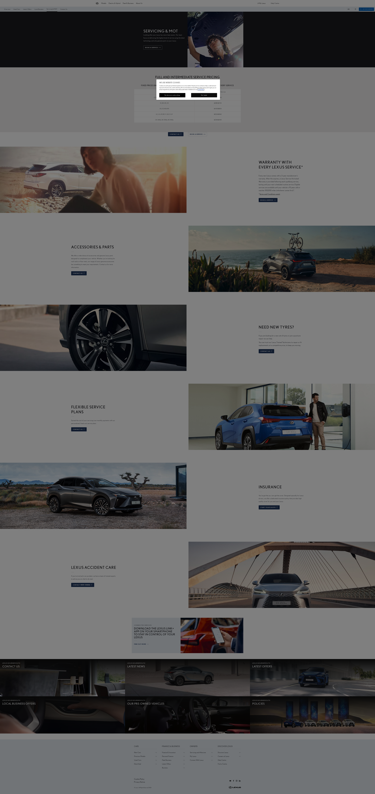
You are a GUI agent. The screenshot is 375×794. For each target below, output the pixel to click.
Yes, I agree (204, 95)
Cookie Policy (201, 89)
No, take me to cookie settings (172, 95)
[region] (188, 89)
